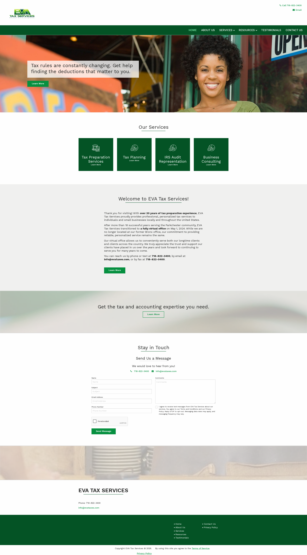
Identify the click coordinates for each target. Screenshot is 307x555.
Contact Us (294, 30)
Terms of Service (201, 548)
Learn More (38, 83)
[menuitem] (193, 29)
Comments (159, 378)
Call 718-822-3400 (292, 5)
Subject (95, 387)
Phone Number (97, 407)
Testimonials (271, 30)
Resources (247, 30)
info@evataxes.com (166, 371)
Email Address (97, 397)
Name (94, 378)
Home (193, 30)
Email (299, 10)
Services (225, 30)
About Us (208, 30)
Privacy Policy (211, 527)
